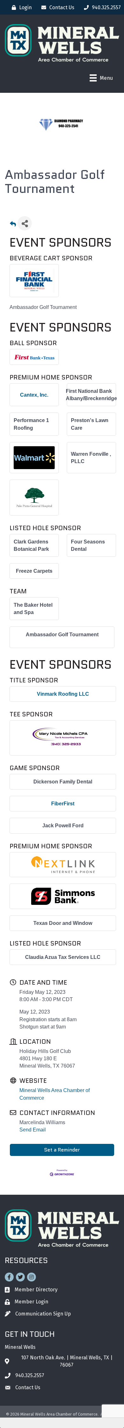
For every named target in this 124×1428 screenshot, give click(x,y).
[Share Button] (24, 223)
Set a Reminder (62, 1149)
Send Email (32, 1129)
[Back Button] (13, 225)
